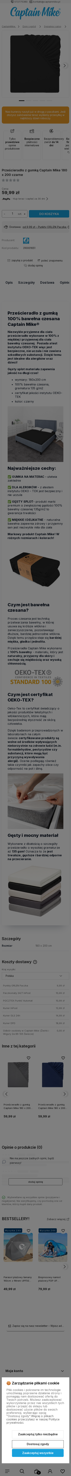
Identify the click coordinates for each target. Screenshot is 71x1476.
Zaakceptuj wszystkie (38, 1453)
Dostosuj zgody (38, 1444)
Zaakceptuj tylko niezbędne (38, 1434)
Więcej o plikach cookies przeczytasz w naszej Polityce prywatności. (33, 1419)
